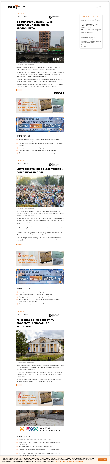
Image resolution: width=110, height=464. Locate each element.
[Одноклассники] (57, 93)
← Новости (20, 13)
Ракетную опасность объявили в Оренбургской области (36, 148)
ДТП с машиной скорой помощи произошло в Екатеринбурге (38, 153)
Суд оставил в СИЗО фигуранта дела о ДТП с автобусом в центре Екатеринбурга (39, 443)
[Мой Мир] (61, 93)
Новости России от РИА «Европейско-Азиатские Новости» (13, 7)
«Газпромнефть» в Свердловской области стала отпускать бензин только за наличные (90, 21)
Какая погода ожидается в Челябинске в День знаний (35, 294)
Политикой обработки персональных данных (69, 461)
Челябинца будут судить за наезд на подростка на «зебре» (37, 150)
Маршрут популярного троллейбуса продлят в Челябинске (37, 297)
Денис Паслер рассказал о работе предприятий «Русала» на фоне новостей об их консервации (39, 140)
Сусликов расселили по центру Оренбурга (90, 45)
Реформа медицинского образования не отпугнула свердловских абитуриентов (39, 450)
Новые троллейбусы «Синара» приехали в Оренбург (35, 446)
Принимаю (102, 459)
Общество (19, 244)
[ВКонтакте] (55, 93)
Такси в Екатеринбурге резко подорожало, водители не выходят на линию (89, 26)
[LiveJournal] (63, 93)
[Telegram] (59, 93)
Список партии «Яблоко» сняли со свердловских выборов (91, 42)
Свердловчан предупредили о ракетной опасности (35, 304)
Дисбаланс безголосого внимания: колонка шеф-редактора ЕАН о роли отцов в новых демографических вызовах (91, 31)
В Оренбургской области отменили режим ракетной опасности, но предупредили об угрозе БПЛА (39, 454)
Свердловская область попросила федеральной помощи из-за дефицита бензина (41, 144)
